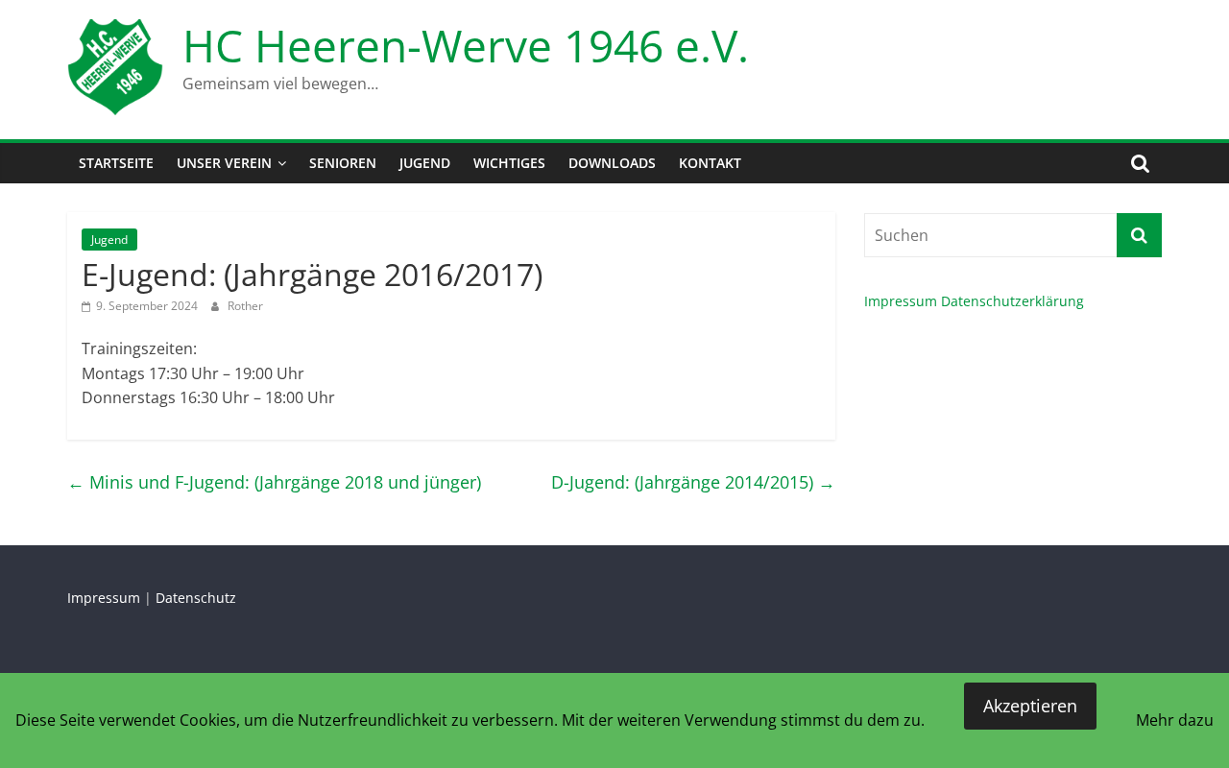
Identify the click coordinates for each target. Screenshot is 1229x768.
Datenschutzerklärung (1012, 301)
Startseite (116, 163)
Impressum (900, 301)
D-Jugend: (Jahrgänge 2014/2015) (693, 481)
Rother (245, 306)
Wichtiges (509, 163)
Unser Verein (224, 163)
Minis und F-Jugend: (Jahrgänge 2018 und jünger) (274, 481)
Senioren (342, 163)
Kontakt (710, 163)
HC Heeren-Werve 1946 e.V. (465, 45)
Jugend (424, 163)
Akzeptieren (1030, 705)
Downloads (612, 163)
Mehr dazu (1175, 720)
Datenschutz (196, 597)
